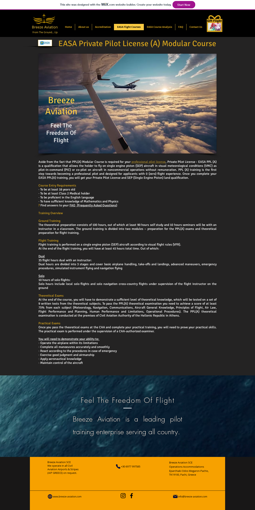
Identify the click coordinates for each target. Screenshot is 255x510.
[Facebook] (131, 495)
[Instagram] (123, 495)
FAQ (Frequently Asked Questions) (93, 205)
